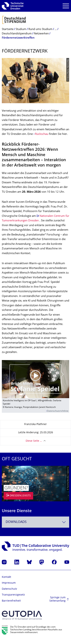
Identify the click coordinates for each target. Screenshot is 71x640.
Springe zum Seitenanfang (57, 599)
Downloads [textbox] (16, 522)
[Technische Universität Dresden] (12, 6)
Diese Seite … (34, 441)
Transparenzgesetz (13, 595)
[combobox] (35, 522)
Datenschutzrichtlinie (57, 411)
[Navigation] (65, 6)
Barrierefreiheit (11, 601)
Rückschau (41, 134)
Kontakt (6, 577)
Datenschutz (9, 589)
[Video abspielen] (35, 379)
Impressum (9, 583)
